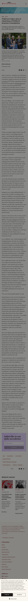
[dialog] (14, 590)
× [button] (26, 580)
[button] (13, 599)
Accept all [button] (7, 594)
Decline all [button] (19, 594)
